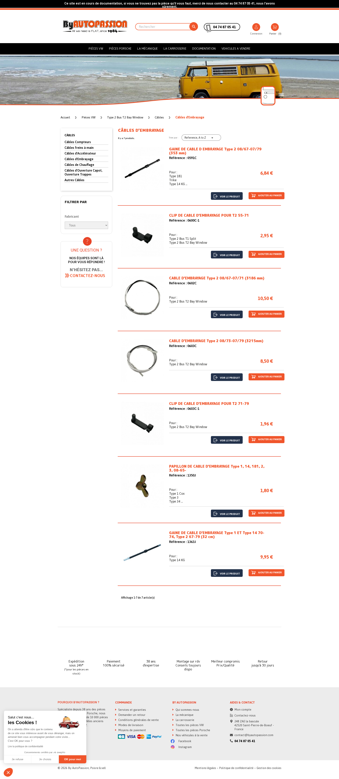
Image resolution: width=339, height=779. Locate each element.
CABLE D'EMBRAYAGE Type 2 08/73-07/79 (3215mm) (216, 341)
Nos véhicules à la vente (191, 735)
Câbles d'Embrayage (79, 159)
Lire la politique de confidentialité (25, 746)
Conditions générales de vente (138, 720)
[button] (87, 275)
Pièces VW (96, 48)
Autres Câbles (74, 180)
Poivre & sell (98, 768)
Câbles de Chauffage (79, 164)
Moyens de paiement (132, 730)
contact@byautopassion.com (253, 735)
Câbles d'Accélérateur (80, 153)
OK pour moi (72, 759)
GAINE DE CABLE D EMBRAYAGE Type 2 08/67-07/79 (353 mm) (215, 151)
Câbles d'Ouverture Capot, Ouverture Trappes (83, 172)
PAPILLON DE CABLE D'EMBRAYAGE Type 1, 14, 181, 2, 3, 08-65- (216, 468)
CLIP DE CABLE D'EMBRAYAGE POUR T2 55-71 (209, 215)
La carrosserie (175, 48)
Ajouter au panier (270, 195)
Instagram (185, 747)
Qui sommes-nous (187, 709)
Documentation (204, 48)
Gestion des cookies (269, 768)
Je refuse (17, 759)
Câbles (70, 135)
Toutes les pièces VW (189, 725)
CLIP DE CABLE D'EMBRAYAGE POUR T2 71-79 (209, 404)
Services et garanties (132, 709)
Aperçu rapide (142, 171)
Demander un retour (131, 714)
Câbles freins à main (79, 147)
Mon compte (242, 709)
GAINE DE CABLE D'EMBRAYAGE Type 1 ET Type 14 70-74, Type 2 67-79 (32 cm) (216, 535)
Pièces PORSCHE (120, 48)
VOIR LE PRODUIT (230, 196)
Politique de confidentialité (236, 768)
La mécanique (147, 48)
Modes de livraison (130, 725)
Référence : (178, 158)
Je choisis (45, 759)
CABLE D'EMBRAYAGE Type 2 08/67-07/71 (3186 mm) (216, 278)
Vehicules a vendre (235, 48)
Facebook (184, 741)
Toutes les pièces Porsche (192, 730)
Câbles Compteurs (78, 142)
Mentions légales (205, 768)
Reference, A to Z (199, 138)
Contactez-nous (245, 715)
